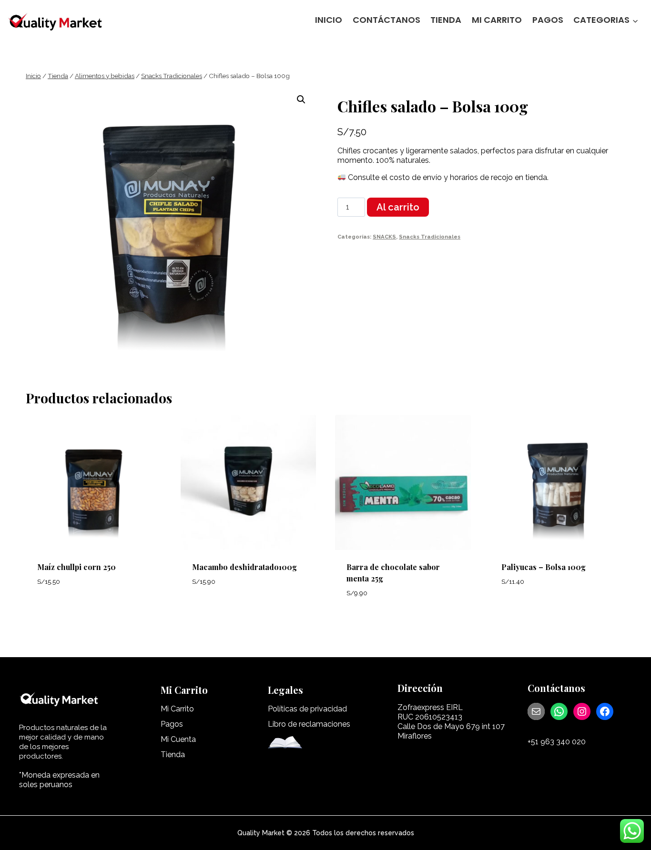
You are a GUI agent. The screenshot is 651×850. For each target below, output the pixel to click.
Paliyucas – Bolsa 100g (543, 567)
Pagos (547, 20)
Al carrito (397, 207)
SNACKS (384, 236)
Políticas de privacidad (307, 708)
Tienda (445, 20)
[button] (301, 99)
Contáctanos (386, 20)
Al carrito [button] (61, 609)
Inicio (328, 20)
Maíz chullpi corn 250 (76, 567)
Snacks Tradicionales (429, 236)
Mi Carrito (497, 20)
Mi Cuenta (178, 739)
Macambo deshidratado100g (244, 567)
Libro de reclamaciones (309, 724)
